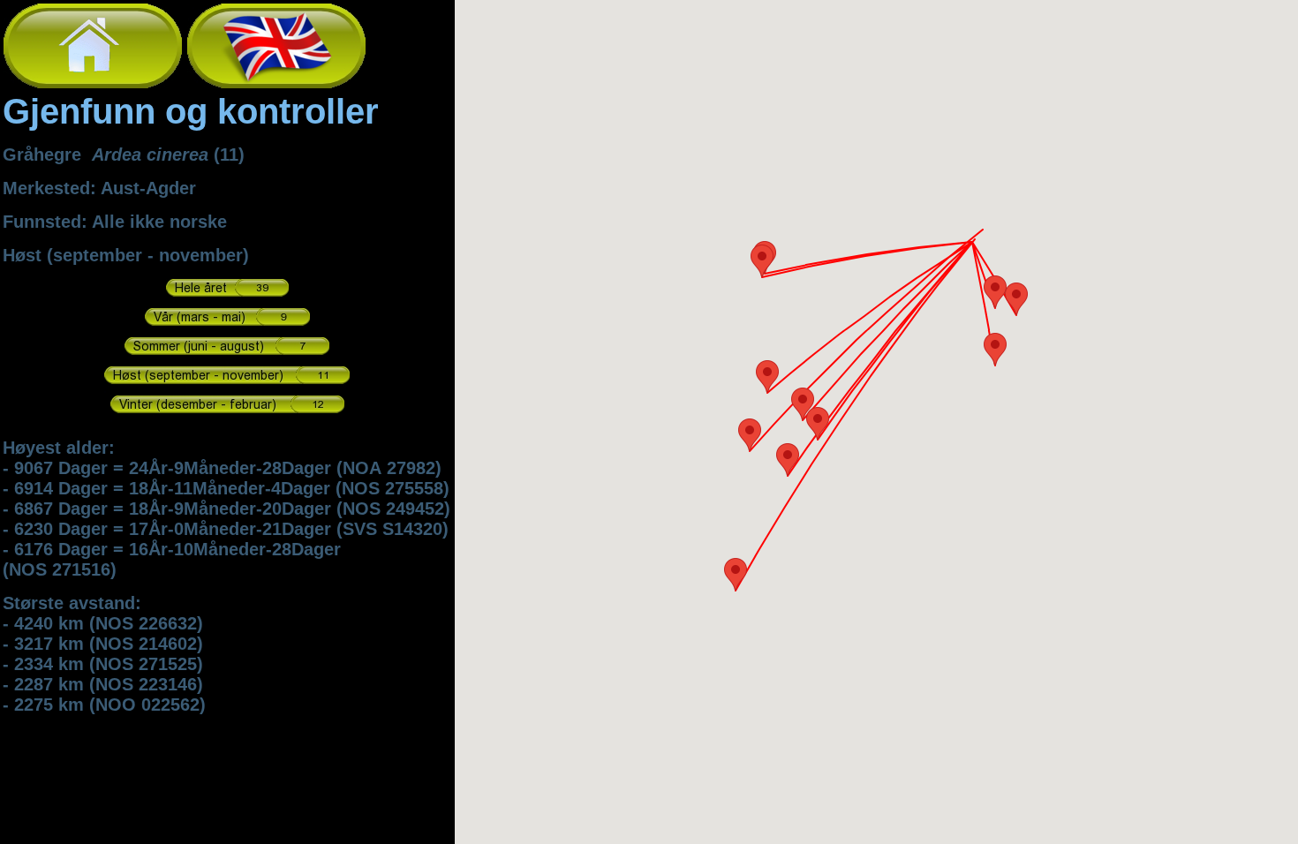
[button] (735, 574)
